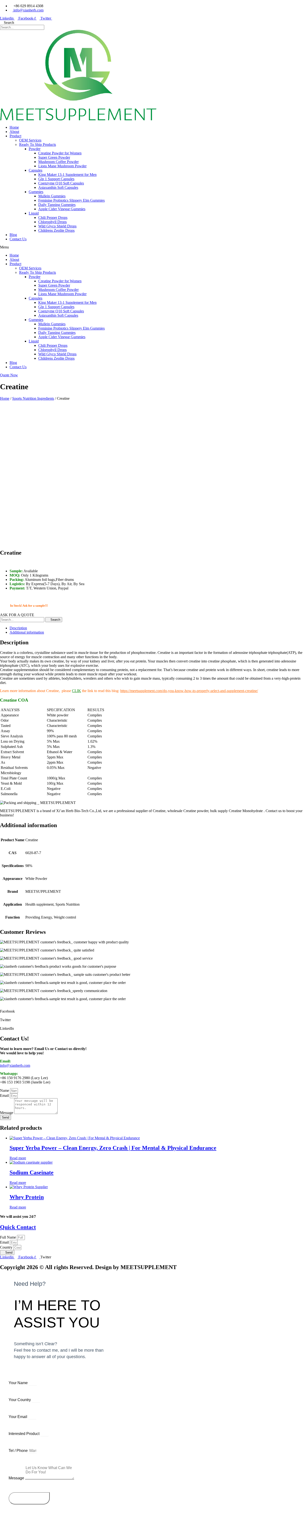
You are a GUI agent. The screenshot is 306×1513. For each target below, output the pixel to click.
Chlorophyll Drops (52, 222)
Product (15, 136)
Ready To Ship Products (37, 144)
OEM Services (30, 140)
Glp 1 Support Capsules (56, 179)
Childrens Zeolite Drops (56, 230)
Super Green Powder (54, 157)
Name (5, 1090)
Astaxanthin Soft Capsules (58, 187)
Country (6, 1247)
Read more (18, 1158)
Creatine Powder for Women (60, 153)
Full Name (8, 1237)
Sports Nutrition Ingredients (33, 398)
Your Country (20, 1400)
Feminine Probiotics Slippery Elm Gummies (71, 200)
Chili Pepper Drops (52, 217)
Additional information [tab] (27, 632)
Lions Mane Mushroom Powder (62, 166)
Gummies (36, 192)
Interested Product (24, 1434)
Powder (34, 149)
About (14, 132)
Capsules (35, 170)
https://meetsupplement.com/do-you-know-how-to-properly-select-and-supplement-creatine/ (189, 691)
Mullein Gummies (52, 196)
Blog (13, 235)
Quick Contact (18, 1227)
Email (5, 1095)
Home (14, 127)
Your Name (19, 1383)
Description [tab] (18, 628)
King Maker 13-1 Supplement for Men (67, 175)
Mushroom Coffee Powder (58, 162)
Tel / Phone (19, 1451)
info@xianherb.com (15, 1065)
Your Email (18, 1417)
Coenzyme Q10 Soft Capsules (61, 183)
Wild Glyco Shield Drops (57, 226)
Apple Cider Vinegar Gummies (61, 209)
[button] (153, 247)
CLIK (76, 691)
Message (7, 1113)
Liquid (34, 213)
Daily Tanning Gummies (57, 205)
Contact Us (18, 239)
